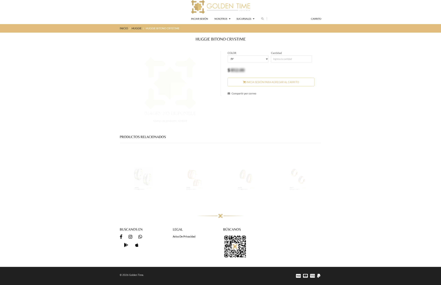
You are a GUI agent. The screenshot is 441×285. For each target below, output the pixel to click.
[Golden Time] (220, 7)
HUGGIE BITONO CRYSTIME (136, 200)
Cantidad (276, 52)
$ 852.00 (156, 198)
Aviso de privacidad (184, 236)
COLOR (232, 52)
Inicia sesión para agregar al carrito (272, 82)
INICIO (124, 28)
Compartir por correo (243, 93)
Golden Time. (136, 274)
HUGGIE (137, 28)
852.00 (238, 70)
